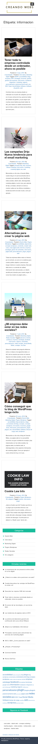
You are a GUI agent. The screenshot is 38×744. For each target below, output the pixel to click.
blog (22, 675)
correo (23, 679)
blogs (28, 76)
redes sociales (19, 343)
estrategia (17, 78)
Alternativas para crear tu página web (17, 234)
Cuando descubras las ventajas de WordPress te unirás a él (20, 584)
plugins (27, 690)
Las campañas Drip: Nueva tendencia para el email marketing (18, 154)
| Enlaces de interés (13, 735)
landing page (7, 687)
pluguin (29, 251)
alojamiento (28, 244)
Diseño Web (23, 242)
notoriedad (24, 341)
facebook (27, 339)
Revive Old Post (10, 659)
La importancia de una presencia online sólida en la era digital (19, 570)
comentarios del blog (12, 424)
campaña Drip (18, 165)
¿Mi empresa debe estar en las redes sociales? (16, 327)
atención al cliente (25, 338)
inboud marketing (11, 167)
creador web (27, 246)
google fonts (6, 685)
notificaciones (25, 687)
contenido (20, 246)
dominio (22, 248)
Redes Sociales (10, 338)
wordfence (5, 703)
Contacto (5, 735)
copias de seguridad (17, 679)
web (21, 88)
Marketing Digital (25, 336)
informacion (21, 80)
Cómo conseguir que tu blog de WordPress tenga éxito (18, 409)
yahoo (22, 703)
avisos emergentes (17, 674)
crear (7, 248)
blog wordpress (20, 422)
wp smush (18, 703)
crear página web (14, 248)
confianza (9, 339)
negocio (25, 82)
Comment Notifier (10, 652)
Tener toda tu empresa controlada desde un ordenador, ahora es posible (17, 64)
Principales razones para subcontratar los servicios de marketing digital (18, 633)
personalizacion (10, 84)
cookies (21, 499)
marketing (19, 82)
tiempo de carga (14, 700)
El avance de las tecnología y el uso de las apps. (18, 606)
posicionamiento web (22, 84)
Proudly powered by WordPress (10, 739)
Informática (22, 75)
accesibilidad (23, 76)
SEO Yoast (8, 86)
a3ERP (16, 76)
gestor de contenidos (18, 250)
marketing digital (15, 169)
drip (24, 165)
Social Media (16, 86)
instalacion (28, 80)
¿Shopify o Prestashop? (12, 647)
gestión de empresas (11, 80)
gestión (29, 78)
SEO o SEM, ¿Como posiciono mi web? (17, 641)
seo (29, 84)
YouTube (23, 345)
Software (23, 86)
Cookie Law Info (15, 491)
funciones (23, 78)
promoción (18, 694)
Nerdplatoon (4, 740)
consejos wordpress (11, 246)
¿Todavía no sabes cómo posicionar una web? (19, 577)
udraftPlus (22, 700)
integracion (12, 82)
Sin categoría (10, 499)
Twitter (12, 345)
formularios (16, 426)
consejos (21, 424)
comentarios (12, 677)
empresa (7, 78)
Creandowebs (9, 75)
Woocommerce (31, 700)
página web (9, 251)
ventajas (17, 345)
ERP (12, 78)
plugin (24, 251)
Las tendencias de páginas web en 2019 (17, 613)
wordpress (22, 431)
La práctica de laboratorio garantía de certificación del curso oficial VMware (17, 620)
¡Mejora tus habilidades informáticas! (16, 627)
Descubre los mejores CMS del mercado (18, 591)
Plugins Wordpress (21, 420)
